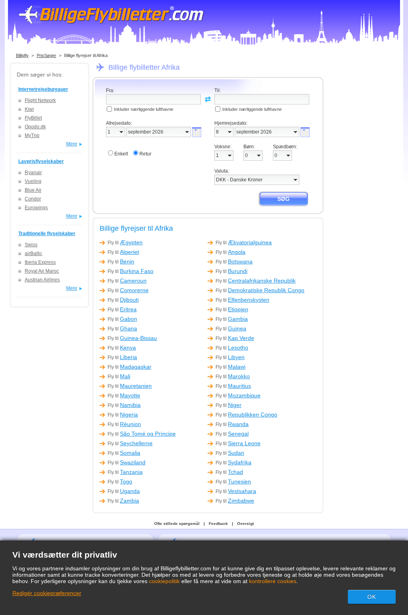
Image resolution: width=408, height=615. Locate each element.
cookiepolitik (164, 581)
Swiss (31, 245)
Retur (145, 154)
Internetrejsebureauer (43, 89)
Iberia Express (40, 262)
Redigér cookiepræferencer (46, 593)
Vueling (33, 181)
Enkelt (121, 154)
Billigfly (22, 55)
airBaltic (33, 253)
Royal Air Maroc (42, 271)
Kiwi (29, 109)
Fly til (125, 243)
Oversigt (245, 523)
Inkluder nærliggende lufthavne (143, 109)
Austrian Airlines (42, 280)
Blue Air (33, 190)
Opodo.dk (35, 127)
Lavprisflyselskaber (41, 161)
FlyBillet (33, 118)
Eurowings (36, 207)
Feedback (218, 523)
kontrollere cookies (272, 581)
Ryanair (33, 172)
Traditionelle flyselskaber (46, 233)
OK (371, 596)
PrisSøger (46, 55)
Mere (71, 144)
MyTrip (32, 135)
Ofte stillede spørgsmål (177, 523)
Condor (33, 199)
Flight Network (40, 100)
